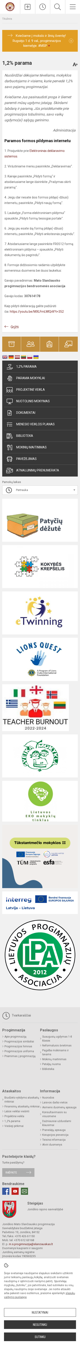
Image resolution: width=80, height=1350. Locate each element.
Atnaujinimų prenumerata (37, 470)
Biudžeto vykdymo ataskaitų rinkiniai (21, 1099)
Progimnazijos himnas (18, 1046)
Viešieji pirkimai (14, 1126)
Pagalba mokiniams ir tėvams (55, 1052)
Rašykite (11, 1172)
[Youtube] (15, 1191)
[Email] (24, 1191)
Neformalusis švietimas (57, 1045)
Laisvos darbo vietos (55, 1102)
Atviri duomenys (52, 1144)
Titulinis (7, 18)
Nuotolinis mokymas (33, 401)
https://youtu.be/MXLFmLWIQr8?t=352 (37, 311)
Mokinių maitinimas (31, 447)
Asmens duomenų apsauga (59, 1107)
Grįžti (15, 327)
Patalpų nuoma (51, 1064)
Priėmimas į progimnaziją (20, 1056)
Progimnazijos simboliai (19, 1041)
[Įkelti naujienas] (27, 7)
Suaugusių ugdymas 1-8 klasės (57, 1038)
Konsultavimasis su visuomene (54, 1114)
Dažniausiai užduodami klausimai (56, 1123)
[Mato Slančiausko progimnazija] (10, 6)
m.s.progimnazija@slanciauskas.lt (31, 1244)
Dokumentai (25, 412)
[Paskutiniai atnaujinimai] (42, 7)
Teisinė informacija (54, 1139)
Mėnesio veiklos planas (35, 424)
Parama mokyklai (30, 378)
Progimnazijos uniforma (19, 1051)
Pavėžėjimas (26, 459)
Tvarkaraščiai (21, 1015)
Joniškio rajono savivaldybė (45, 1209)
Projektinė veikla (30, 389)
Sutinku (40, 1337)
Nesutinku (40, 1324)
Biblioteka (24, 436)
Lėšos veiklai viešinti (16, 1111)
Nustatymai (40, 1312)
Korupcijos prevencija (55, 1134)
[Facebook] (5, 1191)
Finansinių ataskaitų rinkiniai (22, 1106)
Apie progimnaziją (15, 1036)
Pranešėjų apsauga (54, 1130)
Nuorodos (48, 1097)
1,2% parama (26, 366)
